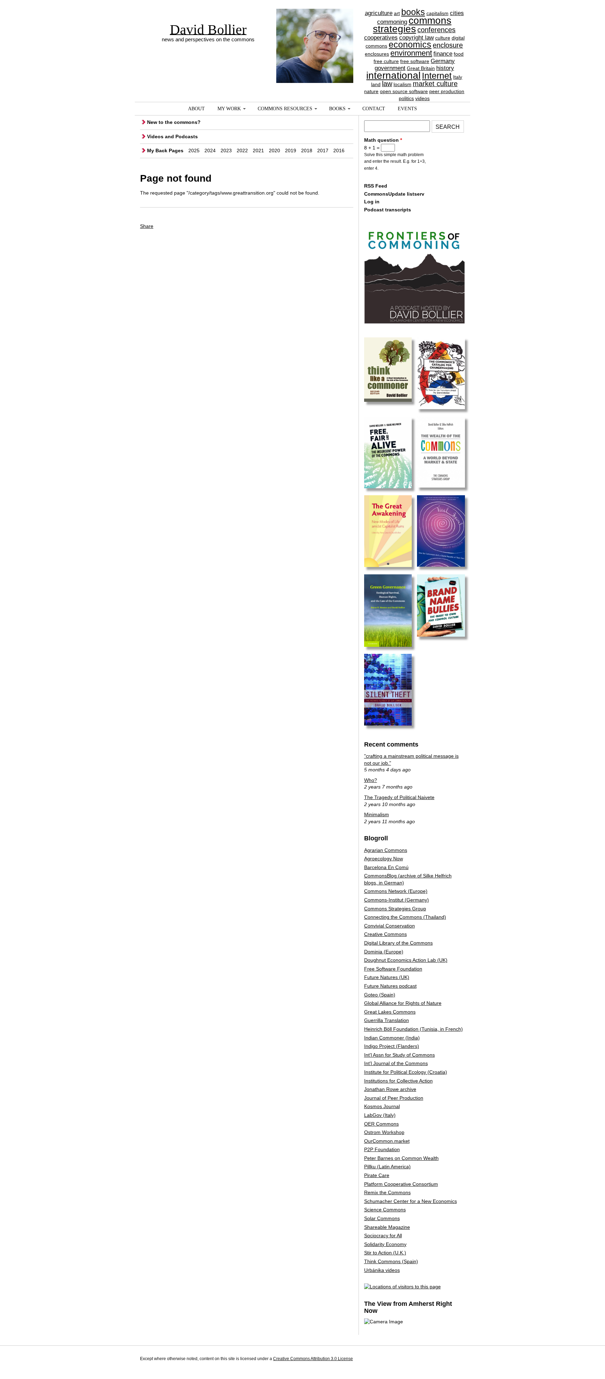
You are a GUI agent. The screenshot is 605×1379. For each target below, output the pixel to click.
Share (146, 226)
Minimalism (376, 814)
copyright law (416, 37)
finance (442, 53)
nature (371, 91)
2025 (194, 150)
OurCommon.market (387, 1141)
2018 (306, 150)
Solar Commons (382, 1218)
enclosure (448, 45)
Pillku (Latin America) (387, 1166)
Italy (457, 77)
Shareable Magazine (387, 1227)
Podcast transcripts (387, 209)
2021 (258, 150)
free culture (386, 61)
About (196, 108)
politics (406, 98)
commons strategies (412, 25)
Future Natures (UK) (386, 977)
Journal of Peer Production (393, 1098)
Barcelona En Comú (386, 867)
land (376, 84)
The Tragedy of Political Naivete (399, 797)
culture (442, 38)
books (413, 12)
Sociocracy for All (383, 1235)
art (397, 13)
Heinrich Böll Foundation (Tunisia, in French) (413, 1029)
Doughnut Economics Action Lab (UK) (405, 960)
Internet (437, 75)
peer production (446, 91)
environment (411, 53)
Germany (443, 61)
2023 (226, 150)
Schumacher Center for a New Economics (410, 1201)
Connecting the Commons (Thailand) (405, 917)
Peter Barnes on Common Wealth (401, 1158)
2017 (322, 150)
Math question (383, 140)
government (390, 68)
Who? (370, 780)
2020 (274, 150)
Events (407, 108)
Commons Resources (285, 108)
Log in (372, 201)
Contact (373, 108)
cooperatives (381, 37)
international (393, 75)
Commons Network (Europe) (395, 891)
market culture (435, 84)
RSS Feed (375, 186)
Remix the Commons (387, 1192)
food (459, 54)
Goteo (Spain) (379, 994)
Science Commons (385, 1209)
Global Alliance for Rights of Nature (402, 1003)
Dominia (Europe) (383, 951)
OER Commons (381, 1124)
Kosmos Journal (382, 1106)
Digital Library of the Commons (398, 943)
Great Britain (421, 68)
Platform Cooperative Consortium (401, 1184)
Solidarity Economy (385, 1244)
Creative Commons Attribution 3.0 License (313, 1358)
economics (410, 44)
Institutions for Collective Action (398, 1081)
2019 (290, 150)
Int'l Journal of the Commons (396, 1063)
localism (402, 84)
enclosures (377, 54)
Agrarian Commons (385, 850)
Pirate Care (376, 1175)
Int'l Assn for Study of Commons (399, 1055)
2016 (339, 150)
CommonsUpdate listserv (394, 194)
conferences (436, 30)
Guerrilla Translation (386, 1020)
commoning (392, 22)
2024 (210, 150)
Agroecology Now (383, 858)
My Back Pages (165, 150)
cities (457, 13)
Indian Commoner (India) (392, 1038)
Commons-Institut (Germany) (396, 900)
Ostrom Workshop (384, 1132)
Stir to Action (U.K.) (385, 1252)
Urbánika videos (382, 1270)
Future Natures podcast (390, 986)
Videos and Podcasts (172, 136)
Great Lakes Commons (390, 1012)
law (387, 84)
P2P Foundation (382, 1149)
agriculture (378, 13)
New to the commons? (174, 122)
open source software (404, 91)
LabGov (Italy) (380, 1115)
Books (337, 108)
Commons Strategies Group (395, 908)
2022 (242, 150)
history (445, 68)
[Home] (314, 33)
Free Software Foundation (393, 969)
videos (422, 98)
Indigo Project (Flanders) (391, 1046)
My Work (229, 108)
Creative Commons (385, 934)
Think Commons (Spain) (391, 1261)
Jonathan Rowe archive (390, 1089)
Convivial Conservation (389, 926)
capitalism (437, 13)
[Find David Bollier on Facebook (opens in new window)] (445, 1359)
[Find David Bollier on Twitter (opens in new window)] (458, 1359)
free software (414, 61)
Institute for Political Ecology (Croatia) (405, 1072)
